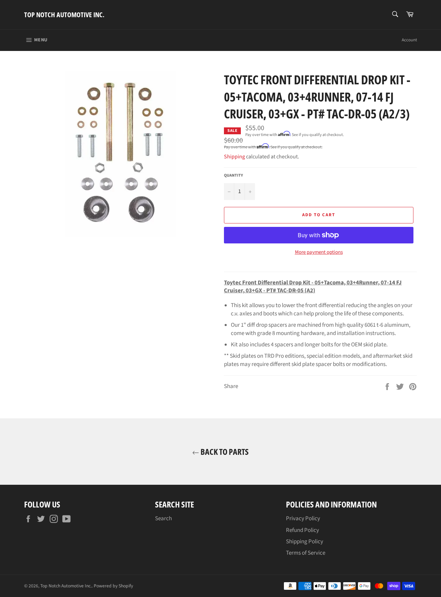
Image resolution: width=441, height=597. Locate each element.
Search (163, 518)
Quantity (233, 175)
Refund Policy (302, 530)
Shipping (234, 156)
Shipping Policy (304, 541)
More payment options (319, 252)
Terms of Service (305, 553)
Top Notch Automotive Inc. (64, 14)
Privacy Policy (303, 518)
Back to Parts (224, 451)
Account (409, 40)
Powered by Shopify (113, 586)
